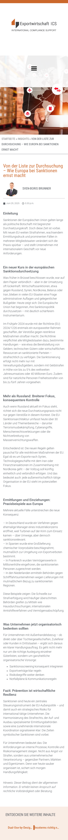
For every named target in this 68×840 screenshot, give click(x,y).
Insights (23, 138)
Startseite (8, 138)
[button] (34, 68)
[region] (34, 815)
